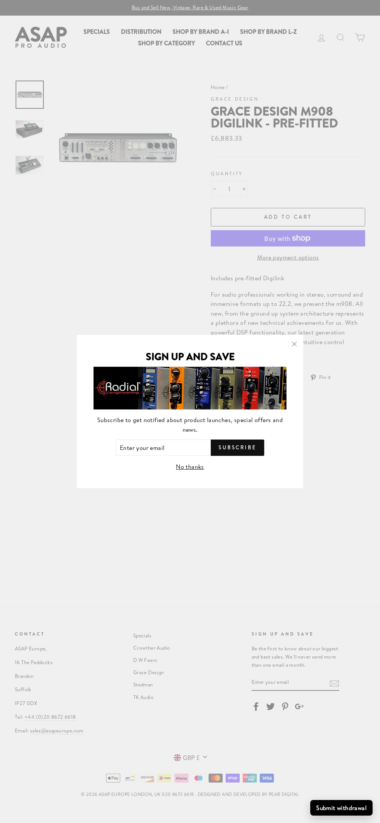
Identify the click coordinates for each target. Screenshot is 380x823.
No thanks (190, 466)
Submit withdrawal (341, 807)
